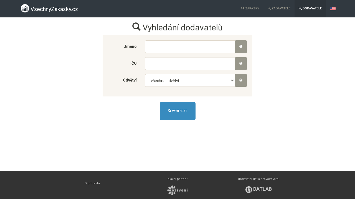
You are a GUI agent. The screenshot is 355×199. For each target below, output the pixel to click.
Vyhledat (179, 111)
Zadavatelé (280, 8)
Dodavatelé (312, 8)
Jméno (130, 46)
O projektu (92, 183)
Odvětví (130, 80)
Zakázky (251, 8)
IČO (133, 63)
